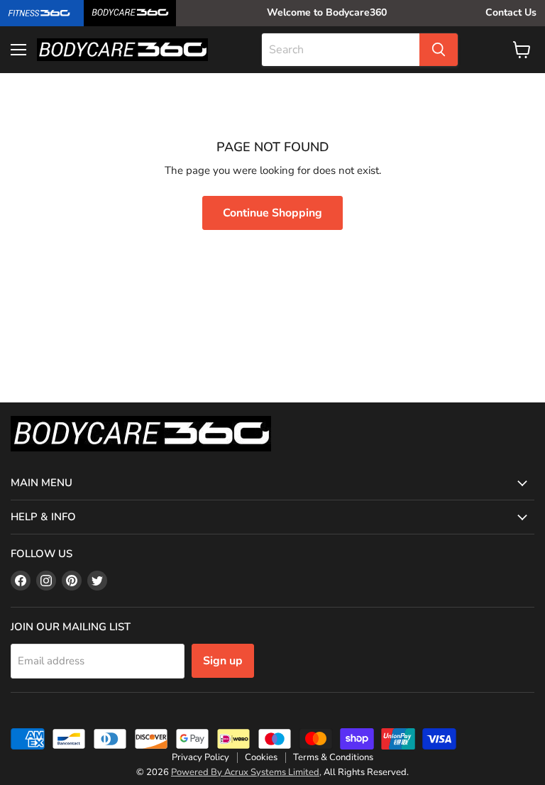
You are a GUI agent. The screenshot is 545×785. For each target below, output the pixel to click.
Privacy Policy (200, 757)
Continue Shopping (272, 213)
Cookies (261, 757)
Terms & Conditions (333, 757)
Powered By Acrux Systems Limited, (246, 772)
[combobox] (340, 49)
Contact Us (510, 12)
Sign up (223, 661)
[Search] (438, 49)
